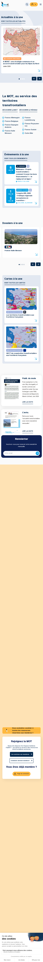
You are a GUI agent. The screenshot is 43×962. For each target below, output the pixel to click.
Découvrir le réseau (28, 110)
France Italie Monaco (10, 132)
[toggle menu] (40, 4)
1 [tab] (19, 79)
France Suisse (30, 130)
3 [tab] (22, 79)
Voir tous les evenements (15, 158)
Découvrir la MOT (10, 110)
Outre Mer (29, 133)
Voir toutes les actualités (13, 21)
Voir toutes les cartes (14, 283)
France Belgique (11, 121)
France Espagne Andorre (11, 126)
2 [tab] (20, 79)
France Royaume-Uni (32, 125)
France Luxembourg (30, 119)
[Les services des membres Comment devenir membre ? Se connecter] (34, 4)
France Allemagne (12, 118)
